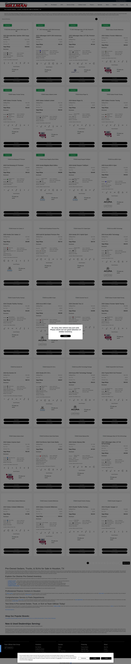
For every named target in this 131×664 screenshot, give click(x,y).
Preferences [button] (30, 659)
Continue (65, 336)
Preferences (83, 658)
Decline (94, 658)
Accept (106, 658)
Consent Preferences (0, 648)
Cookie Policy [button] (59, 658)
